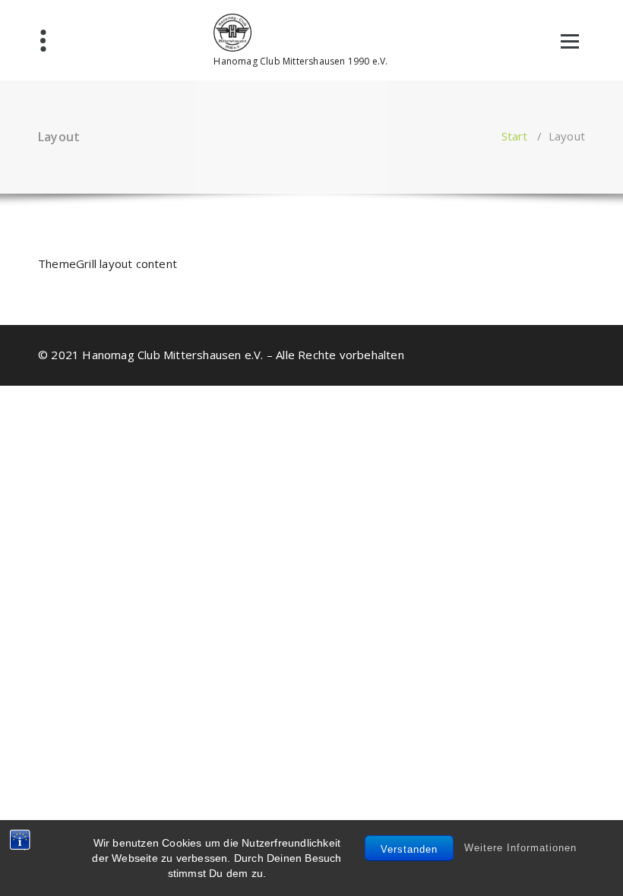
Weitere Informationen (520, 847)
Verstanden (409, 849)
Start (514, 136)
